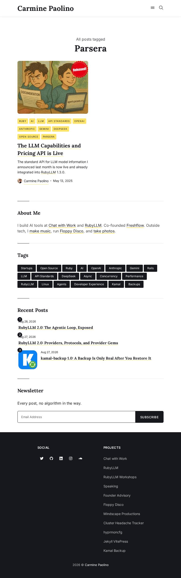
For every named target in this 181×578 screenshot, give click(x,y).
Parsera (49, 136)
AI (32, 121)
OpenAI (79, 121)
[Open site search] (161, 8)
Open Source (28, 136)
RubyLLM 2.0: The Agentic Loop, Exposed (55, 327)
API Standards (59, 121)
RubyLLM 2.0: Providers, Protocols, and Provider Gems (68, 342)
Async (88, 276)
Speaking (110, 486)
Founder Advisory (117, 495)
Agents (61, 284)
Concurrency (109, 276)
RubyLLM (93, 225)
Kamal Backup (114, 551)
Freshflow (135, 225)
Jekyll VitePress (115, 541)
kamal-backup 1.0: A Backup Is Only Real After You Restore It (96, 358)
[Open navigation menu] (152, 8)
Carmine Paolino (45, 8)
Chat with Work (62, 225)
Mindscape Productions (121, 514)
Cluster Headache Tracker (123, 523)
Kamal (116, 284)
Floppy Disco (71, 231)
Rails (150, 268)
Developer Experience (89, 284)
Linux (45, 284)
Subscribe (149, 417)
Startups (26, 268)
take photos (104, 231)
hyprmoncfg (112, 532)
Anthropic (27, 128)
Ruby (22, 121)
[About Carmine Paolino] (19, 181)
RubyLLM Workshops (119, 477)
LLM (41, 121)
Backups (134, 284)
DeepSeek (60, 128)
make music (40, 231)
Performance (134, 276)
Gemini (44, 128)
